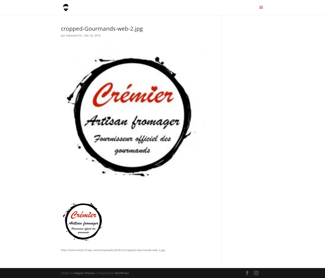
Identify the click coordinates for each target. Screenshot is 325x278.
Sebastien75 (73, 35)
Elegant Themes (84, 273)
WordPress (122, 273)
